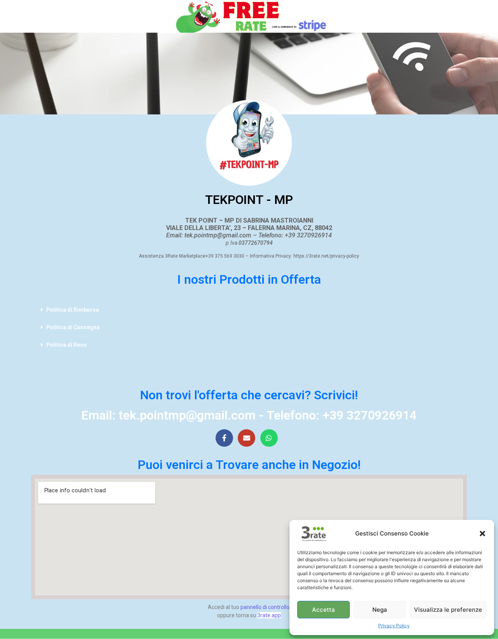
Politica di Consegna (73, 327)
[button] (482, 533)
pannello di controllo (264, 607)
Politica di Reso (66, 345)
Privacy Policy (394, 625)
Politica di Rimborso (72, 310)
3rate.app (269, 615)
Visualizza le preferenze (448, 609)
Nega (379, 609)
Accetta (323, 609)
